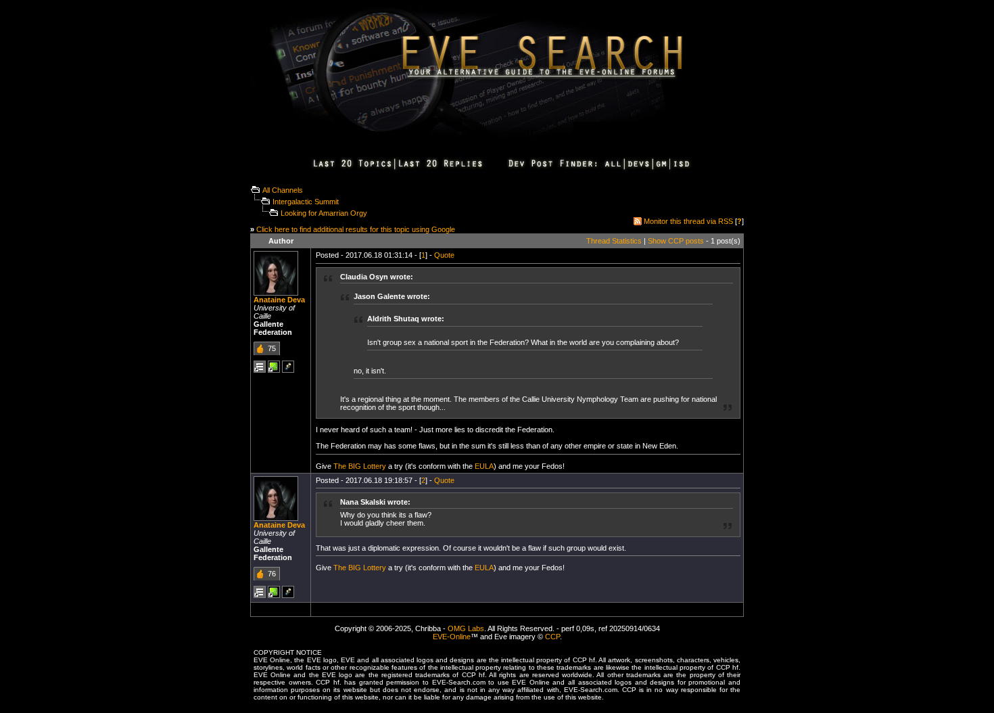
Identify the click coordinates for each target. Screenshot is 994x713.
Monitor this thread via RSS (688, 221)
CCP (552, 636)
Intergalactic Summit (306, 202)
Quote (444, 255)
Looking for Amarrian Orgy (324, 213)
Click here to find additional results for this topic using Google (355, 229)
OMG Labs (466, 628)
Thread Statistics (614, 241)
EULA (484, 466)
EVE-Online (452, 636)
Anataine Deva (279, 300)
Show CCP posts (676, 241)
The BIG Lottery (359, 466)
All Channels (282, 190)
